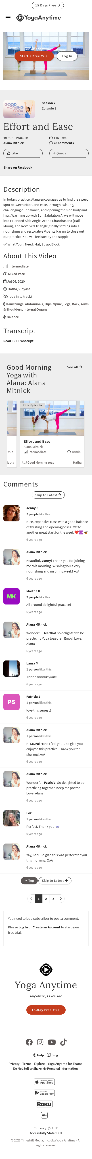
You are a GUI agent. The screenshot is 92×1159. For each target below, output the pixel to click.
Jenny (46, 560)
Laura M (32, 663)
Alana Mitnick (13, 143)
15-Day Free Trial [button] (46, 1010)
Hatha (12, 289)
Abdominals (34, 304)
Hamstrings (14, 304)
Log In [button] (67, 56)
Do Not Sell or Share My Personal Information (45, 1068)
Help (40, 1055)
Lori (29, 813)
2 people (32, 514)
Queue (61, 153)
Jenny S (32, 508)
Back (75, 304)
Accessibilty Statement (46, 1133)
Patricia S (33, 696)
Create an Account (46, 927)
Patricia (49, 782)
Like (14, 153)
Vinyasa (24, 289)
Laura (34, 743)
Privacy (14, 1063)
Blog (54, 1055)
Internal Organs (35, 309)
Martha (49, 633)
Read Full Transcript (18, 341)
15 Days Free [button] (46, 5)
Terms (26, 1063)
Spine (57, 304)
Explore (39, 1063)
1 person (32, 669)
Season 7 (48, 103)
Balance (13, 317)
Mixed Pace (16, 273)
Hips (48, 304)
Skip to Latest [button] (46, 495)
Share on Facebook (17, 167)
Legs (66, 304)
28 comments (64, 143)
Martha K (33, 591)
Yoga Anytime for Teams (65, 1063)
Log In (23, 927)
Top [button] (30, 880)
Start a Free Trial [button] (34, 56)
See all (73, 367)
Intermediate (18, 266)
